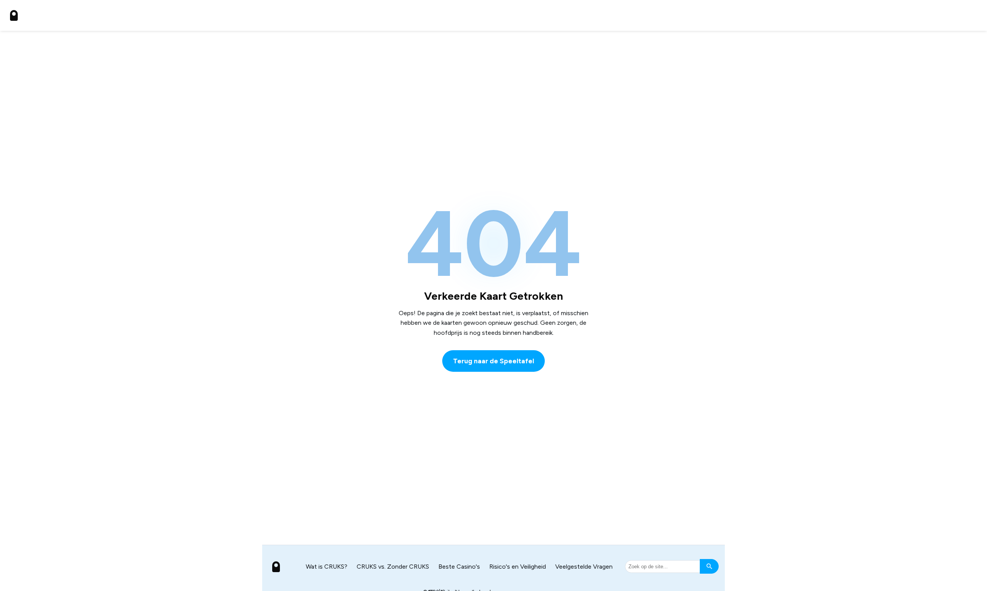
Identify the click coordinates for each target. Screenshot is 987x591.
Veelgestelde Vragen (584, 566)
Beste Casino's (459, 566)
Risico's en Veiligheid (517, 566)
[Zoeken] (709, 566)
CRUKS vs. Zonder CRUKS (393, 566)
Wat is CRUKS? (326, 566)
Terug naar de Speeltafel (493, 361)
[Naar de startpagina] (14, 15)
